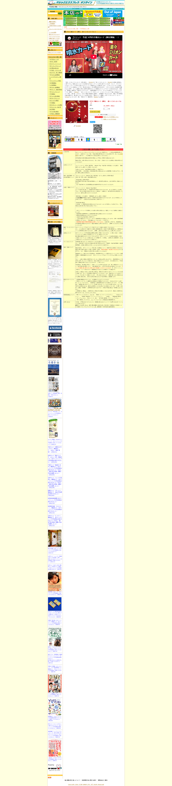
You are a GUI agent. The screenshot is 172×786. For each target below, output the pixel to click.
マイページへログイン (88, 8)
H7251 (76, 92)
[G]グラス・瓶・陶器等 (55, 72)
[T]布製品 (52, 102)
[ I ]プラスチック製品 (55, 77)
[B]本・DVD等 (53, 61)
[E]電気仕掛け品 (54, 68)
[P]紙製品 (52, 94)
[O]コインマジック (54, 91)
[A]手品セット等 (54, 59)
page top (119, 144)
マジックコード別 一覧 (55, 57)
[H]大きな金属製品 (54, 74)
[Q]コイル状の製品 (54, 96)
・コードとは (54, 36)
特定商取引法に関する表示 (89, 780)
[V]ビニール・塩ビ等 (55, 107)
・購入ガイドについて (54, 34)
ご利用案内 (100, 8)
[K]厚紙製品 (52, 83)
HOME (65, 27)
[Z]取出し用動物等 (54, 113)
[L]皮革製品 (52, 85)
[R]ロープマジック (54, 98)
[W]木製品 (52, 109)
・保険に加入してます (54, 38)
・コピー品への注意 (53, 40)
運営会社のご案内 (102, 780)
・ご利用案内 (51, 23)
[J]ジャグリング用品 (55, 80)
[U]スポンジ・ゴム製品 (55, 105)
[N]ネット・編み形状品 (55, 89)
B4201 (96, 97)
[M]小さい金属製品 (54, 87)
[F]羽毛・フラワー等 (55, 70)
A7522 (67, 97)
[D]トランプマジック (55, 66)
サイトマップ (119, 8)
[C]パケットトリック (55, 63)
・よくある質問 (52, 32)
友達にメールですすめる (109, 119)
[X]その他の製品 (54, 111)
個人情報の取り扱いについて (72, 780)
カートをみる (75, 8)
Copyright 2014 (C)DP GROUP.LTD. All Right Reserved (86, 784)
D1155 (110, 82)
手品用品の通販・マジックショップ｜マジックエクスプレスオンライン (68, 6)
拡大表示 (78, 126)
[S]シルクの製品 (54, 100)
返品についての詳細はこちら (111, 117)
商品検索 (52, 11)
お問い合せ (110, 8)
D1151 (91, 82)
